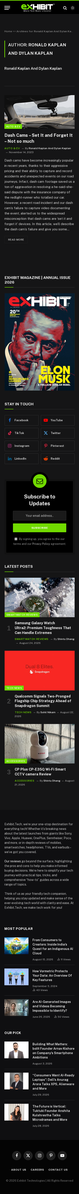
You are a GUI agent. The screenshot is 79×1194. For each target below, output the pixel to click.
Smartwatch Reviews (22, 614)
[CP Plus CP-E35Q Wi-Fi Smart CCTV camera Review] (40, 743)
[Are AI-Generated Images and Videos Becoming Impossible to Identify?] (16, 1007)
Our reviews (12, 861)
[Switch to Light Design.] (72, 8)
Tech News (14, 688)
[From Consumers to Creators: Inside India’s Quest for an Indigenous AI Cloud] (16, 945)
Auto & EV (13, 126)
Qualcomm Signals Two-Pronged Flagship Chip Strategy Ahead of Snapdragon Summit (43, 701)
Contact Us (58, 1169)
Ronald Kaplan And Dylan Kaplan (33, 68)
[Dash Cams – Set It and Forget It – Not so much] (39, 112)
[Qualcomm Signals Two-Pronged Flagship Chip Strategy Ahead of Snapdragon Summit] (40, 670)
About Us (18, 1169)
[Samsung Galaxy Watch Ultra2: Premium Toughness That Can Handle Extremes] (40, 597)
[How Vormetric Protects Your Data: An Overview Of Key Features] (16, 976)
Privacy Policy (41, 543)
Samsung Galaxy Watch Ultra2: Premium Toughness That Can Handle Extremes (43, 628)
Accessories (15, 761)
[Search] (65, 8)
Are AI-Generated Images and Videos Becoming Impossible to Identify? (51, 1006)
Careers (37, 1169)
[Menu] (7, 8)
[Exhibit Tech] (38, 8)
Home (8, 31)
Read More (16, 239)
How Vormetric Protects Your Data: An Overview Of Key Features (52, 975)
